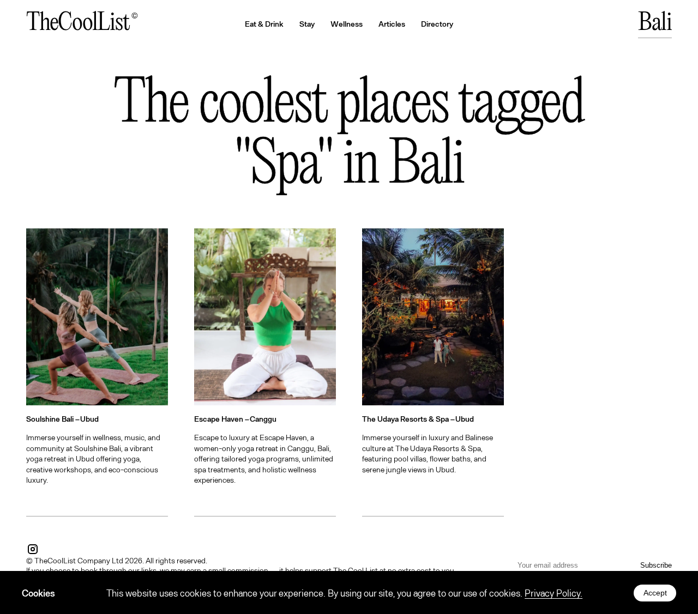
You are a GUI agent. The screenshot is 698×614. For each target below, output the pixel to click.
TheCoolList (77, 23)
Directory (437, 23)
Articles (391, 23)
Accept (655, 592)
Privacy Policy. (553, 592)
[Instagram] (32, 549)
